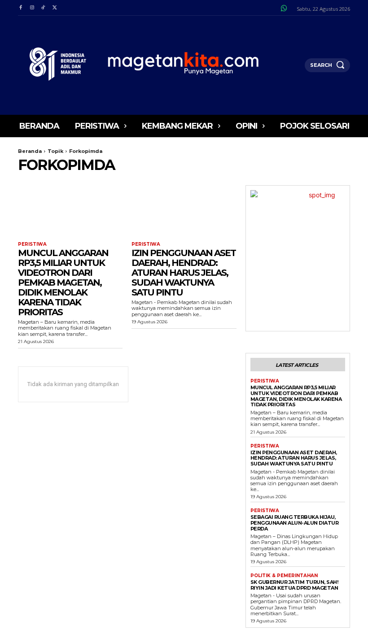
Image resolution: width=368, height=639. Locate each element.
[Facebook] (20, 7)
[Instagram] (31, 7)
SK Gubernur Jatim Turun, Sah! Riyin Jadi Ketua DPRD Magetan (294, 585)
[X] (54, 7)
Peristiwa (32, 244)
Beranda (30, 151)
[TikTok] (43, 7)
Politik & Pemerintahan (284, 575)
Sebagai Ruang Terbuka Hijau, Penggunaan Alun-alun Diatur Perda (294, 522)
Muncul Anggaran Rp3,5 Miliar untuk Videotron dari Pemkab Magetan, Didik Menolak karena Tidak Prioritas (63, 282)
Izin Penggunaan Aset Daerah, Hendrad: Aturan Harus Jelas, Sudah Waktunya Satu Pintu (183, 273)
